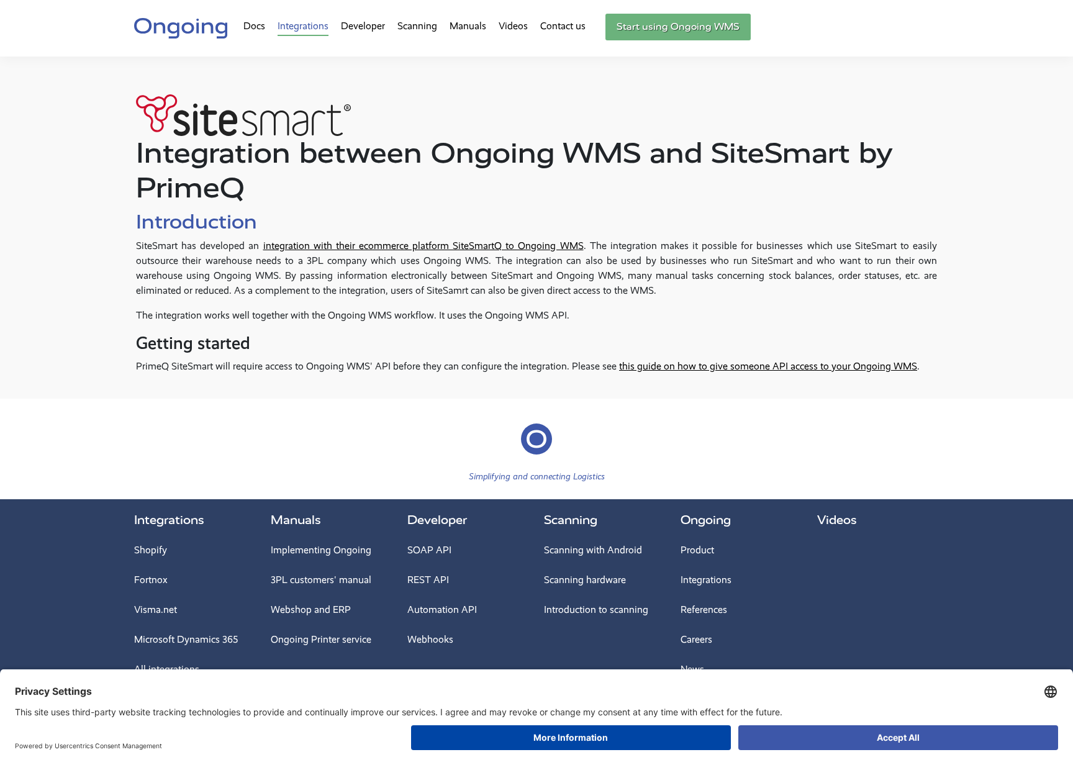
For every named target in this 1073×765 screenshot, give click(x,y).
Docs (254, 26)
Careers (696, 639)
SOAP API (429, 550)
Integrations (303, 26)
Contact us (563, 26)
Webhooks (430, 639)
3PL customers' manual (321, 580)
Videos (513, 26)
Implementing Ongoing (321, 550)
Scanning (417, 26)
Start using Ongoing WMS (678, 26)
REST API (428, 580)
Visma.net (155, 609)
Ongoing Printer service (321, 639)
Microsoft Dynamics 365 (186, 639)
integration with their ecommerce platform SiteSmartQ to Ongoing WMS (423, 245)
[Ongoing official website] (180, 26)
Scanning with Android (593, 550)
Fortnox (151, 580)
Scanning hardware (585, 580)
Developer (363, 26)
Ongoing (706, 520)
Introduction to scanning (596, 609)
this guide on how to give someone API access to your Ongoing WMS (768, 366)
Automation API (442, 609)
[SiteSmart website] (243, 105)
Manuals (468, 26)
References (704, 609)
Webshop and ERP (311, 609)
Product (697, 550)
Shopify (150, 550)
